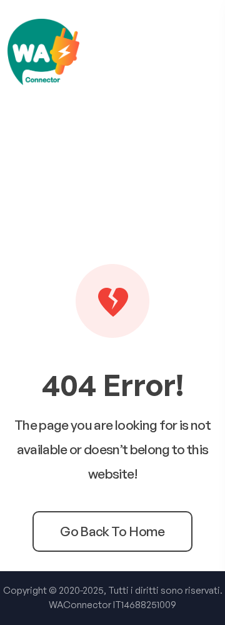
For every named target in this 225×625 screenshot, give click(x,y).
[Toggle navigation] (212, 52)
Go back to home (112, 531)
